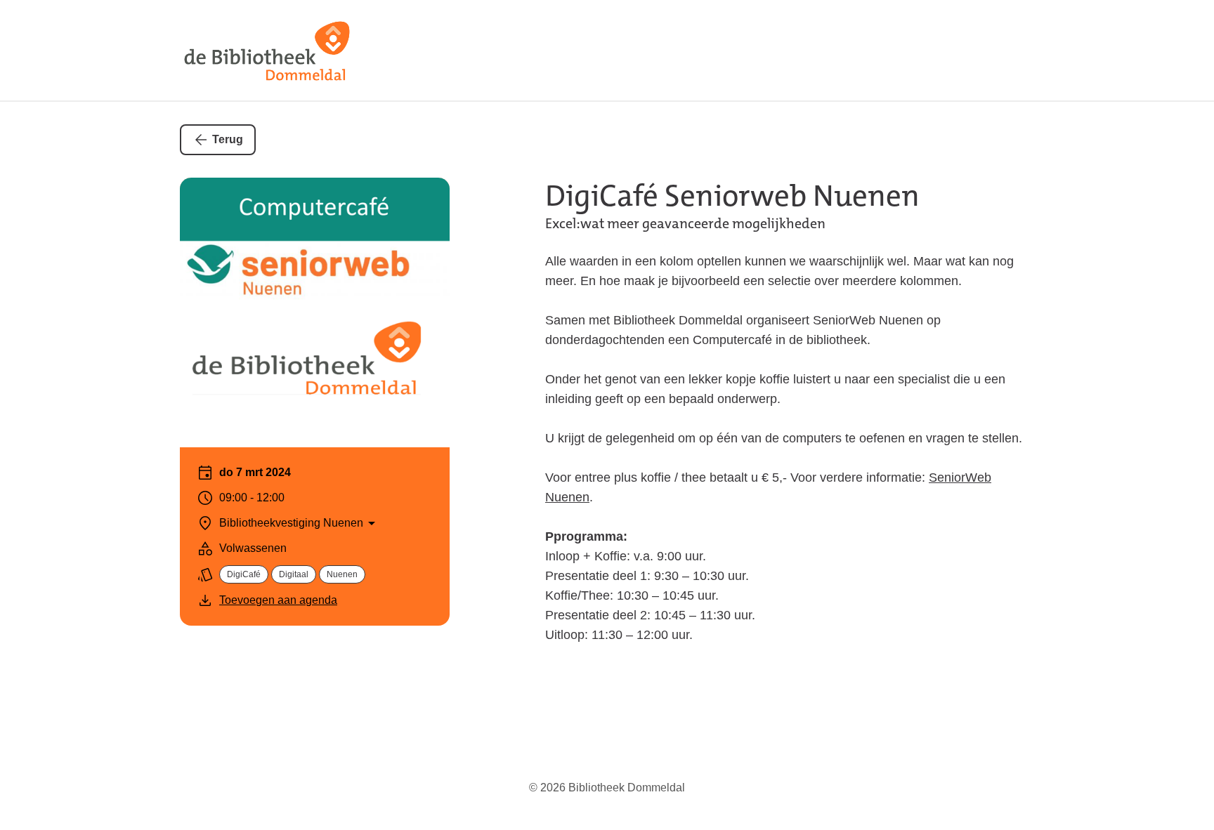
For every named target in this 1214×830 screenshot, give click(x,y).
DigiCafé (244, 574)
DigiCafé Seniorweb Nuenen (732, 196)
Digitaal (293, 574)
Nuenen (342, 574)
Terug (227, 139)
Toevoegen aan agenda (278, 600)
